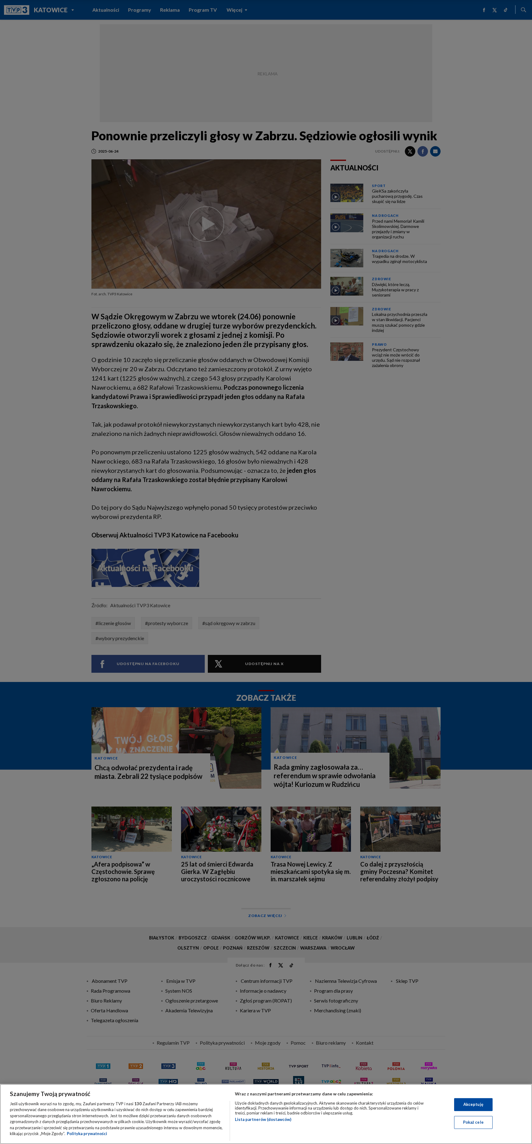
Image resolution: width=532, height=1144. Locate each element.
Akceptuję (473, 1104)
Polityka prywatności (87, 1133)
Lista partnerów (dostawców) (263, 1119)
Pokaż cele (473, 1122)
